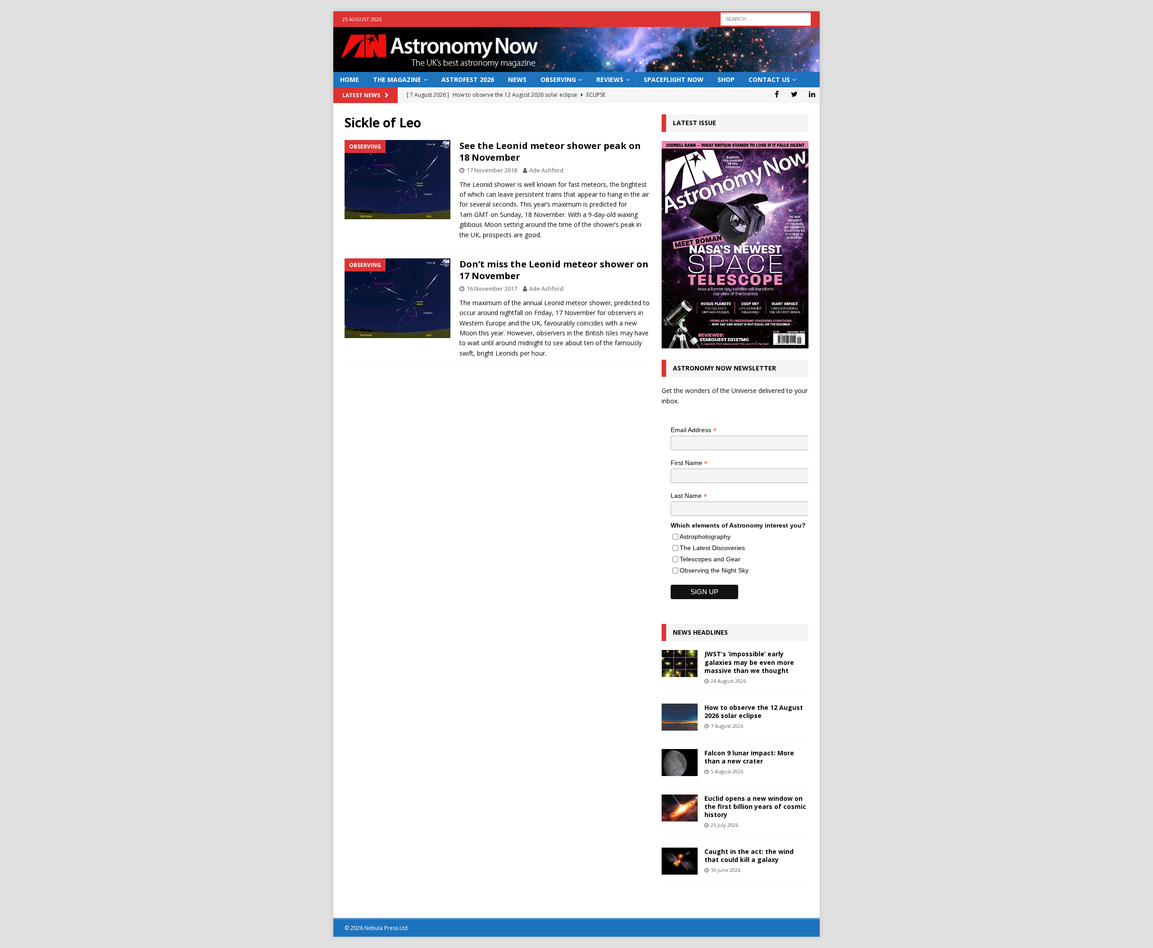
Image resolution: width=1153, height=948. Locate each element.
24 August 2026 (728, 680)
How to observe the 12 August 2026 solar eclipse (753, 711)
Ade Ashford (546, 170)
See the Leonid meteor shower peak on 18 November (550, 151)
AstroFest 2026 (467, 79)
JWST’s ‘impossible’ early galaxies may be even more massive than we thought (749, 662)
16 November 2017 (492, 288)
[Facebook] (777, 94)
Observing (558, 79)
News (517, 79)
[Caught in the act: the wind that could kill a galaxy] (680, 861)
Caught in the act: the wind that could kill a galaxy (749, 855)
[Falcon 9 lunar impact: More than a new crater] (680, 762)
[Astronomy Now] (576, 67)
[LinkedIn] (812, 94)
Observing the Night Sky (714, 570)
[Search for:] (766, 18)
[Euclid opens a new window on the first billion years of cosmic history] (680, 808)
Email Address (694, 430)
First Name (689, 463)
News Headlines (700, 632)
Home (349, 79)
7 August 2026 (727, 725)
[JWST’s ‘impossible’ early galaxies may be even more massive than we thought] (680, 663)
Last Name (689, 496)
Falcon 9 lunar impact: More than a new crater (749, 757)
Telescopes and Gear (710, 559)
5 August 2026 (727, 771)
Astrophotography (705, 536)
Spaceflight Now (674, 79)
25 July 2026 (724, 825)
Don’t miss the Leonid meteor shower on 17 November (554, 270)
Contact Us (769, 79)
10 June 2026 (725, 870)
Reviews (609, 79)
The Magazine (397, 79)
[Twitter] (794, 94)
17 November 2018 (492, 170)
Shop (726, 79)
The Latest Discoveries (712, 547)
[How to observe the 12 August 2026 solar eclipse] (680, 717)
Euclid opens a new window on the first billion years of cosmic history (755, 806)
